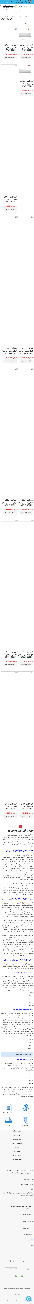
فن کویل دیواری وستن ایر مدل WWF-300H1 (26, 47)
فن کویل (5, 16)
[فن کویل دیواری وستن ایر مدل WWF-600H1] (25, 72)
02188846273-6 (26, 1184)
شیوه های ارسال (17, 1139)
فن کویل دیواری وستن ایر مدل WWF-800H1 (10, 199)
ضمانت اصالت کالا (8, 1112)
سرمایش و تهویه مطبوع (16, 16)
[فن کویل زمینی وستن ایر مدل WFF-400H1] (25, 736)
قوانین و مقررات (17, 1159)
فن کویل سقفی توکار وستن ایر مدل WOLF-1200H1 (25, 351)
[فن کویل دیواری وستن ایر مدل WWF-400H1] (9, 36)
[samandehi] (28, 1235)
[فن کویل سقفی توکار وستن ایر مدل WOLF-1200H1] (25, 281)
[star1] (30, 1240)
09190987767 (27, 1228)
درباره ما (17, 1147)
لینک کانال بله (7, 2)
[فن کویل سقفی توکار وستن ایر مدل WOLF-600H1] (9, 433)
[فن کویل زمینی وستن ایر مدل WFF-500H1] (9, 736)
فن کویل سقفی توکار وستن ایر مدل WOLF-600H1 (9, 503)
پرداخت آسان (25, 1125)
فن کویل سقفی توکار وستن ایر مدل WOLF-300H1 (9, 351)
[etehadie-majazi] (27, 1249)
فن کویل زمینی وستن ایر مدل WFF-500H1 (11, 806)
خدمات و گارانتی (17, 1155)
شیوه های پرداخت (17, 1143)
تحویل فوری (8, 1125)
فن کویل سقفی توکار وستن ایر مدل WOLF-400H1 (25, 503)
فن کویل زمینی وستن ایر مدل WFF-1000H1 (11, 654)
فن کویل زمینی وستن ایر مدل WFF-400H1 (27, 806)
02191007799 (27, 1179)
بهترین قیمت (25, 1112)
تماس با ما (17, 1151)
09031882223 (27, 1215)
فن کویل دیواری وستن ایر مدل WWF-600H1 (26, 84)
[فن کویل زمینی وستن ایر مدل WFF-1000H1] (9, 585)
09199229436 (27, 1221)
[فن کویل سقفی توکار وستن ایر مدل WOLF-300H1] (9, 281)
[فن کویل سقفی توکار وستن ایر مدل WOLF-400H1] (25, 433)
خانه (26, 16)
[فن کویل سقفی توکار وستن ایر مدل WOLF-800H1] (25, 585)
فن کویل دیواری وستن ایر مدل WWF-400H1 (10, 47)
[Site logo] (10, 6)
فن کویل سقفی (16, 976)
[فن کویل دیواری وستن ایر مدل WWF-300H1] (25, 36)
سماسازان (8, 1300)
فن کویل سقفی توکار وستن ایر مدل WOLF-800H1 (25, 654)
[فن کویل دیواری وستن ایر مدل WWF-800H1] (9, 129)
